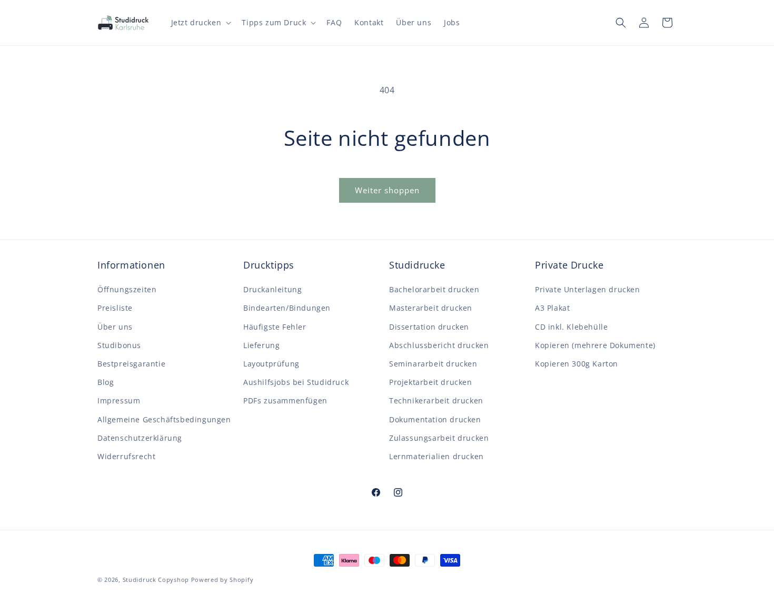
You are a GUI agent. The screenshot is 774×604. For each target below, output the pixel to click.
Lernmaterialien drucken (436, 456)
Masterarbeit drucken (430, 308)
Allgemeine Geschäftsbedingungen (164, 419)
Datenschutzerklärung (139, 438)
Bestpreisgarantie (131, 364)
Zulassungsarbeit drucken (439, 438)
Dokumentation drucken (435, 419)
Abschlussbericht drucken (439, 345)
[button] (200, 23)
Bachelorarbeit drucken (434, 289)
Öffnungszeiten (126, 289)
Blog (105, 382)
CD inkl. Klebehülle (571, 327)
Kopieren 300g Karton (576, 364)
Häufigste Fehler (274, 327)
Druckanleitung (272, 289)
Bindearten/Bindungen (287, 308)
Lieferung (261, 345)
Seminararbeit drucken (433, 364)
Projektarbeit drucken (430, 382)
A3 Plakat (552, 308)
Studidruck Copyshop (156, 579)
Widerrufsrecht (126, 456)
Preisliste (115, 308)
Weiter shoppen (387, 190)
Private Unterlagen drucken (587, 289)
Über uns (115, 327)
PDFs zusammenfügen (285, 400)
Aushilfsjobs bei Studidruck (296, 382)
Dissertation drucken (429, 327)
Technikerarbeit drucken (436, 400)
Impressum (118, 400)
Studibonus (119, 345)
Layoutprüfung (271, 364)
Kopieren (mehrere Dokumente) (595, 345)
